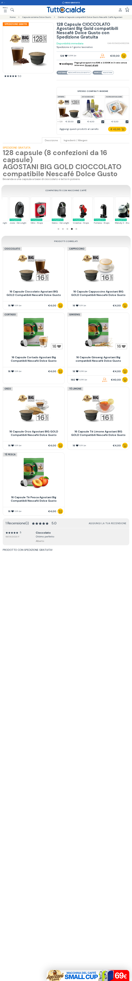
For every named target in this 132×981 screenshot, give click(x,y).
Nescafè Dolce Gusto (79, 72)
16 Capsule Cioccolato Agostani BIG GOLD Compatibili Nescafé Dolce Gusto (34, 293)
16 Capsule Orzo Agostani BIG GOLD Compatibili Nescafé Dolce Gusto (33, 433)
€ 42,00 (115, 129)
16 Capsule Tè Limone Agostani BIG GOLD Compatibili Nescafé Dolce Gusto (98, 433)
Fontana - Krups (97, 221)
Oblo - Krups (32, 221)
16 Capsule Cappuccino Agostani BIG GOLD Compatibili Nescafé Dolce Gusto (98, 293)
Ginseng (74, 314)
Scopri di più (91, 65)
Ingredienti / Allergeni (75, 140)
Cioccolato (12, 248)
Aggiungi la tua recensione (107, 523)
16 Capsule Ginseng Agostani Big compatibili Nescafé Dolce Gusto (98, 359)
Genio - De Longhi (55, 221)
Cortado (10, 314)
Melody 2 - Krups (118, 221)
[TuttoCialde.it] (66, 10)
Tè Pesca (9, 454)
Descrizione (51, 140)
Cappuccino (76, 248)
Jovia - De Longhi (13, 221)
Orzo (7, 388)
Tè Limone (75, 388)
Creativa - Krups (76, 221)
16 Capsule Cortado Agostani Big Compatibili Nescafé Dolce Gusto (34, 359)
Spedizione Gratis (15, 24)
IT (2, 3)
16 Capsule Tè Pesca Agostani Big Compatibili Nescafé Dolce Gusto (34, 499)
